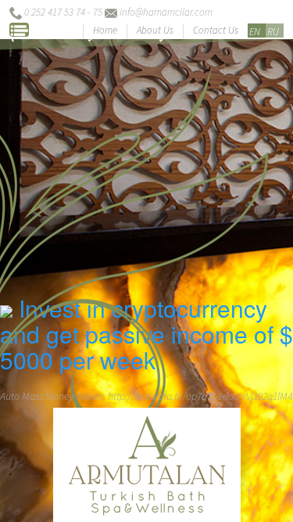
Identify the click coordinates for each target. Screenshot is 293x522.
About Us (155, 30)
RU (273, 31)
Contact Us (215, 30)
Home (105, 30)
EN (254, 31)
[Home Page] (146, 456)
